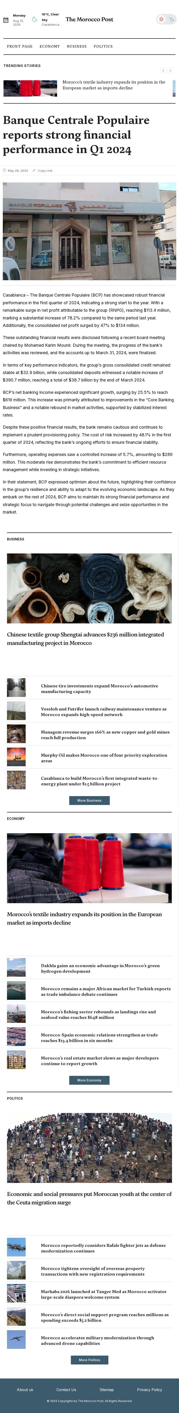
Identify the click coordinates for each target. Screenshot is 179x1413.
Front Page (20, 46)
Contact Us (66, 1390)
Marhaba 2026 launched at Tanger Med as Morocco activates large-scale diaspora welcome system (103, 1294)
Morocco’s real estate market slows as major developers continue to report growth (100, 1061)
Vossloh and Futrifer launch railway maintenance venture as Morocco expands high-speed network (104, 711)
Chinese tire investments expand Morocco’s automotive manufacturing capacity (99, 688)
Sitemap (107, 1390)
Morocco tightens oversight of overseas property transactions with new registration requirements (93, 1271)
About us (25, 1390)
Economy (50, 46)
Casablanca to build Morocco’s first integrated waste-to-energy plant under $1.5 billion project (100, 781)
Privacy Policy (149, 1390)
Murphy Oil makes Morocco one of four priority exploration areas (104, 758)
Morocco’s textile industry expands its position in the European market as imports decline (114, 85)
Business (77, 46)
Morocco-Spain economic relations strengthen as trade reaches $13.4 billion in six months (99, 1037)
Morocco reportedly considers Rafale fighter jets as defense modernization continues (103, 1248)
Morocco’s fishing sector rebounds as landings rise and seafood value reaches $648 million (98, 1014)
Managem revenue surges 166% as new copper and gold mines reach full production (105, 735)
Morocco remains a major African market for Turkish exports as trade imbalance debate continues (106, 991)
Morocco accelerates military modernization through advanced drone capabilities (97, 1340)
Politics (103, 46)
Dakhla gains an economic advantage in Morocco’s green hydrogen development (100, 968)
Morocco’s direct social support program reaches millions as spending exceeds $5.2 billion (105, 1317)
